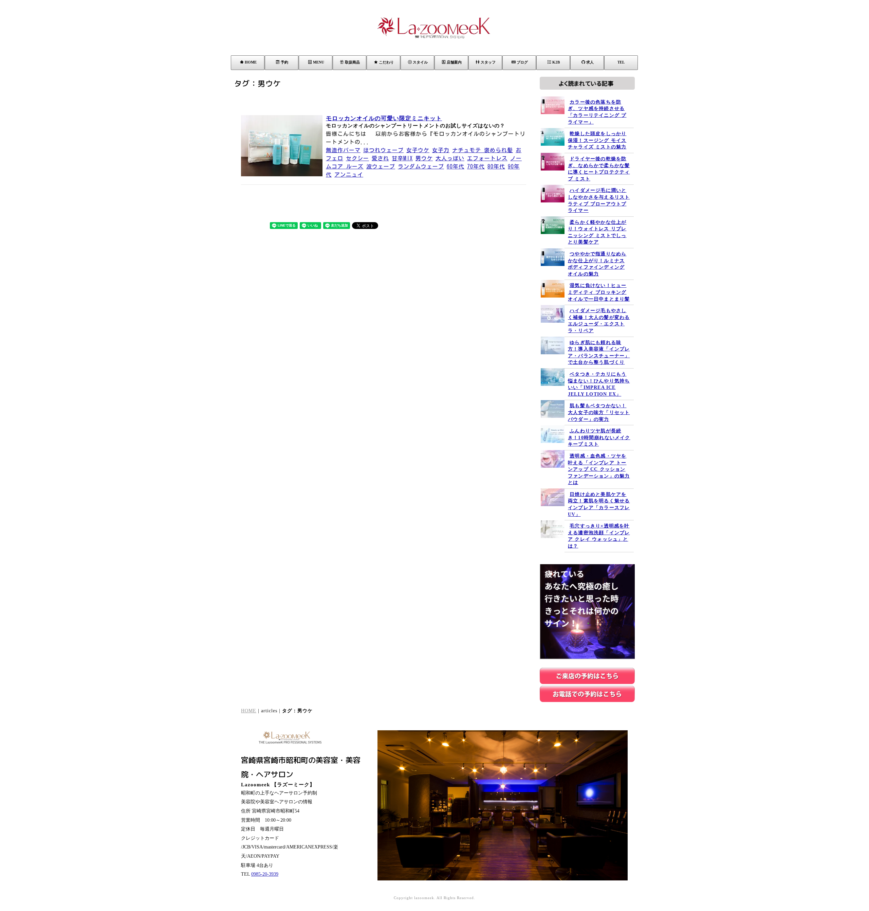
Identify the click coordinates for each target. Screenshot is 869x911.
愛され (380, 158)
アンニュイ (348, 174)
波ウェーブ (380, 166)
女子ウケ (417, 150)
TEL (621, 62)
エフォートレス (487, 158)
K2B (556, 62)
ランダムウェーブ (421, 166)
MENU (318, 62)
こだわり (386, 62)
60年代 (455, 166)
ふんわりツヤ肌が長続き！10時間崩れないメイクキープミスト (599, 437)
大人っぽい (450, 158)
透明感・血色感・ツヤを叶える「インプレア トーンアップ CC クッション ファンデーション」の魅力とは (599, 469)
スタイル (420, 62)
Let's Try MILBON (732, 865)
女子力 (440, 150)
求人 (590, 62)
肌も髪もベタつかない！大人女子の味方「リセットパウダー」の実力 (599, 412)
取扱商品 (352, 62)
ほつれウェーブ (383, 150)
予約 (284, 62)
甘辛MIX (402, 158)
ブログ (522, 62)
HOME (251, 62)
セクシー (357, 158)
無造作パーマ (343, 150)
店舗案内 (454, 62)
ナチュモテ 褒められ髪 (482, 150)
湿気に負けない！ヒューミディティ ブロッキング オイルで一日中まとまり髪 (599, 292)
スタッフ (488, 62)
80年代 (496, 166)
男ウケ (424, 158)
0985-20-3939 (264, 874)
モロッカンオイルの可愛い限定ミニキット (384, 118)
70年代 (476, 166)
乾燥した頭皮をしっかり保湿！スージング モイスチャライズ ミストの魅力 (597, 140)
